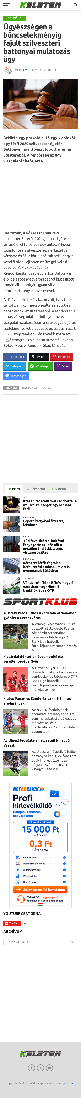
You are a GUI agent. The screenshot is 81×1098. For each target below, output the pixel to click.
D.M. (25, 70)
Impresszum (67, 1083)
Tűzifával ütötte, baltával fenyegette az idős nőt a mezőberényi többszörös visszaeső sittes (43, 546)
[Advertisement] (42, 196)
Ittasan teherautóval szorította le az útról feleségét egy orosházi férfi (49, 505)
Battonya (29, 387)
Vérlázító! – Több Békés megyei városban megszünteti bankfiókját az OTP (48, 586)
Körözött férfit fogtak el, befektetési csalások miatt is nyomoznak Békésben (46, 566)
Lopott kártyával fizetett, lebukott (43, 523)
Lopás (47, 387)
